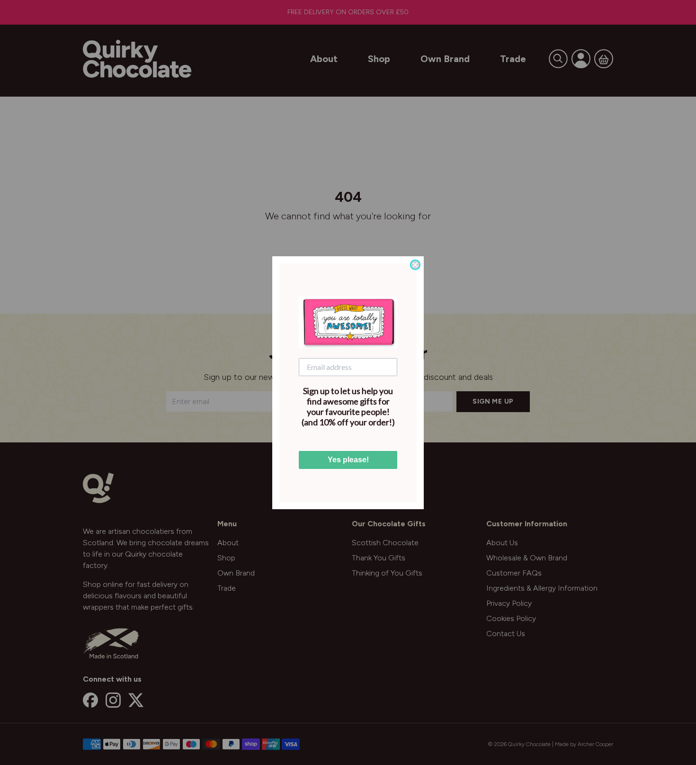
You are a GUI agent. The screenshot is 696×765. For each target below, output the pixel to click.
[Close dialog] (415, 265)
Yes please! (348, 459)
